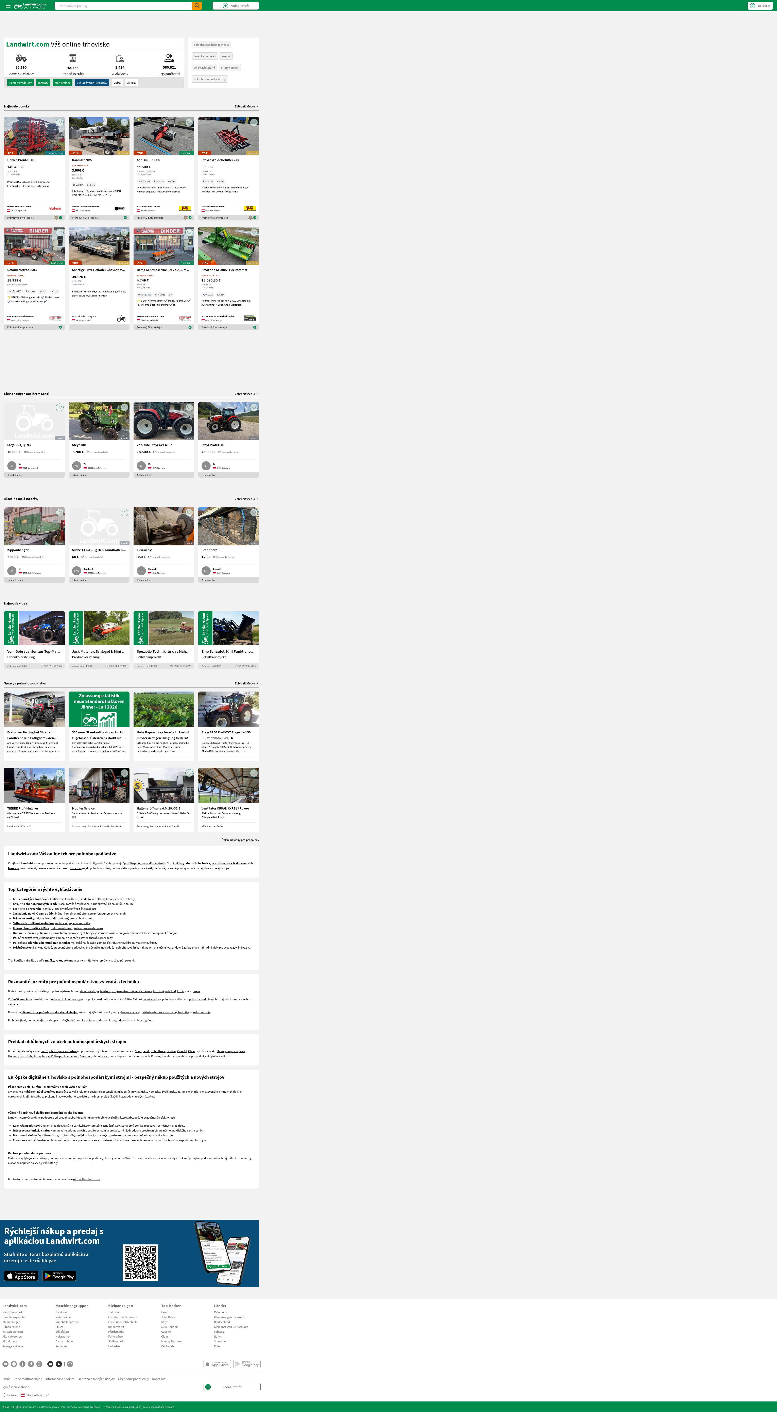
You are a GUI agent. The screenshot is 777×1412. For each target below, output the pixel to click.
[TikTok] (31, 1364)
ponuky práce (150, 999)
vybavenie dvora (128, 1012)
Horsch (104, 1056)
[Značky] (59, 1364)
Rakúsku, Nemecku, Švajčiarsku (156, 1091)
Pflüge (59, 1327)
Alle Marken (9, 1341)
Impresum (159, 1378)
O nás (6, 1378)
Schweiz (219, 1331)
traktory (105, 991)
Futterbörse (115, 1336)
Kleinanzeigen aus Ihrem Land (26, 393)
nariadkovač (99, 904)
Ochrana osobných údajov (96, 1378)
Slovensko (211, 1091)
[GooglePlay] (59, 1276)
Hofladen (114, 1346)
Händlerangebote (13, 1317)
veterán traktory (125, 899)
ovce (75, 999)
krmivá (226, 56)
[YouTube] (5, 1364)
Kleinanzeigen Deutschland (231, 1327)
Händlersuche (11, 1327)
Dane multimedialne (28, 1378)
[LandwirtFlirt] (70, 1364)
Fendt (83, 899)
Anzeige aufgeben (13, 1346)
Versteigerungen (12, 1331)
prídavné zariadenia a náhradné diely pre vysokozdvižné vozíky (211, 947)
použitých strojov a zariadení (58, 1051)
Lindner (171, 1051)
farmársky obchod (164, 991)
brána (59, 913)
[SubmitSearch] (197, 6)
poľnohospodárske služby (210, 79)
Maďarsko (197, 1091)
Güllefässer (62, 1331)
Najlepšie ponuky (17, 106)
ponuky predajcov (20, 83)
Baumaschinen (64, 1341)
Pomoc (12, 1395)
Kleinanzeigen (11, 1322)
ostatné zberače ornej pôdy (96, 938)
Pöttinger (57, 1056)
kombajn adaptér (66, 938)
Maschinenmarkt (12, 1312)
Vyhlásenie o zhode (15, 1386)
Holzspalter (62, 1336)
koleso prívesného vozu (88, 928)
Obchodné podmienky (133, 1378)
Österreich (220, 1312)
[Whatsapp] (39, 1364)
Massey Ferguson (227, 1051)
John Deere (71, 899)
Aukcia (131, 83)
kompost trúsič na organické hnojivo (155, 933)
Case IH (182, 1051)
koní (68, 999)
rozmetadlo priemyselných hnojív (73, 933)
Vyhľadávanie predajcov (92, 83)
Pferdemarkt (116, 1331)
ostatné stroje (201, 1012)
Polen (217, 1346)
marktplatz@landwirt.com (160, 1407)
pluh (123, 913)
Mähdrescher (63, 1317)
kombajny (48, 938)
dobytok (58, 999)
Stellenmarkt (116, 1341)
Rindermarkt (116, 1327)
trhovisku (76, 868)
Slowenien (220, 1341)
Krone (46, 1056)
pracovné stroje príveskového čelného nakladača (84, 947)
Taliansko (184, 1091)
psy (81, 999)
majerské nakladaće (83, 942)
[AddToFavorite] (60, 122)
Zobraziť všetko (245, 106)
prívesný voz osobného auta (76, 918)
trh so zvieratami (204, 67)
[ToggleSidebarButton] (8, 5)
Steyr (138, 1051)
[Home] (30, 5)
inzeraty (43, 83)
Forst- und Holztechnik (122, 1322)
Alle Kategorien (12, 1336)
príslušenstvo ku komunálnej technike (165, 1012)
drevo (196, 991)
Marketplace (62, 83)
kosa (62, 904)
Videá (117, 83)
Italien (218, 1336)
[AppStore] (21, 1276)
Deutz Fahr (26, 1056)
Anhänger (61, 1346)
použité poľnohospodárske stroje (144, 863)
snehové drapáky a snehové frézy (136, 942)
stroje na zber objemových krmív (131, 991)
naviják (47, 908)
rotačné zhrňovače (77, 904)
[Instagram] (14, 1364)
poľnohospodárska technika (211, 44)
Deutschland (222, 1322)
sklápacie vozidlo (46, 918)
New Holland (96, 899)
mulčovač (61, 923)
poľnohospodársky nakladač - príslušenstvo (143, 947)
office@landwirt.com (86, 1179)
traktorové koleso (61, 928)
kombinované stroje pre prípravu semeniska (91, 913)
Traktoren (61, 1312)
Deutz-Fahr (168, 1346)
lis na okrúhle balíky (120, 904)
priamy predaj (230, 67)
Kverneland (71, 1056)
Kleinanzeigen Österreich (229, 1317)
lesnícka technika (205, 56)
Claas (109, 899)
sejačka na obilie (79, 923)
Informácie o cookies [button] (59, 1378)
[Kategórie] (50, 1364)
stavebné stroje (89, 991)
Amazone (85, 1056)
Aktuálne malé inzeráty (21, 498)
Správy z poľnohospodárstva (25, 683)
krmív (180, 991)
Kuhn (37, 1056)
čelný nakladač (42, 947)
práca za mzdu (198, 999)
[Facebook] (22, 1364)
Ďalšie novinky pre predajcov (240, 840)
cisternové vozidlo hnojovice (113, 933)
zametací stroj (106, 942)
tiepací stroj (89, 908)
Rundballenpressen (67, 1322)
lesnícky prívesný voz (67, 908)
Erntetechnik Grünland (122, 1317)
